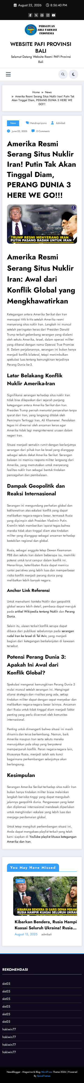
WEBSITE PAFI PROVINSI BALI (40, 47)
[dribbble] (42, 15)
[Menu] (8, 74)
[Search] (63, 74)
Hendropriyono (38, 123)
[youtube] (54, 15)
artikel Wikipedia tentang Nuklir (36, 611)
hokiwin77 (9, 1029)
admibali (60, 123)
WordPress (46, 1072)
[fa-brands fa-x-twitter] (36, 15)
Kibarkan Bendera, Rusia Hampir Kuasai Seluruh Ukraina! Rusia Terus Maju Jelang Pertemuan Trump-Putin (40, 925)
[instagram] (48, 15)
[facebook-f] (30, 15)
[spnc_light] (73, 74)
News (13, 123)
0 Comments (42, 131)
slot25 (6, 983)
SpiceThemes (43, 1076)
